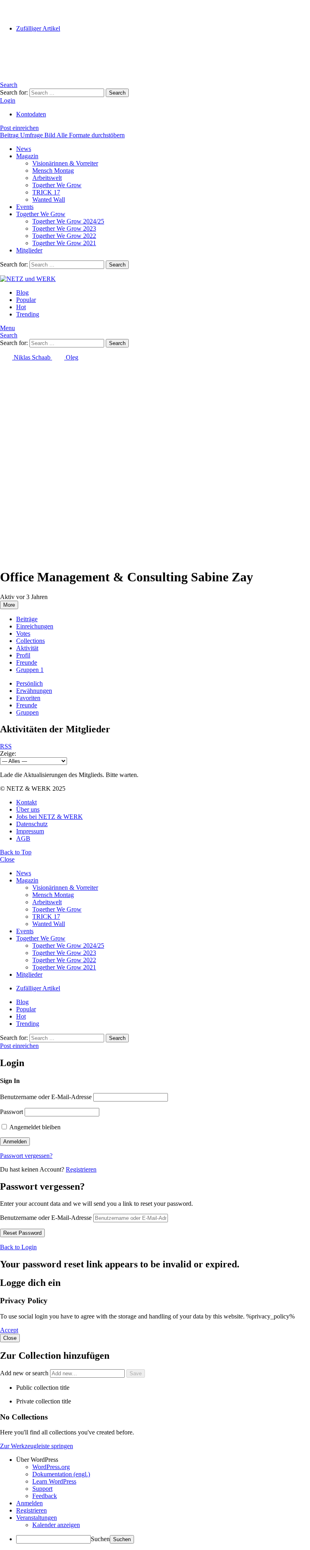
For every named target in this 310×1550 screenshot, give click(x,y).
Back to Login (18, 1247)
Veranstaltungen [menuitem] (36, 1517)
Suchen (100, 1539)
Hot (21, 307)
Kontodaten (31, 114)
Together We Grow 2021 (64, 243)
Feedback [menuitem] (44, 1495)
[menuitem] (163, 1459)
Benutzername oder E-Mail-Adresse (46, 1096)
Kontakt (26, 802)
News (23, 148)
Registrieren (81, 1169)
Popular (26, 299)
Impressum (30, 831)
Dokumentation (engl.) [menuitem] (61, 1474)
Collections (30, 640)
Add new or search (25, 1373)
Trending (27, 314)
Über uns (28, 809)
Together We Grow (57, 185)
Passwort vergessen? (26, 1155)
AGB (23, 838)
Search (117, 93)
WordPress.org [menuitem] (51, 1466)
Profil (23, 655)
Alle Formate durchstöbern (91, 135)
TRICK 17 (46, 192)
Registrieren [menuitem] (31, 1510)
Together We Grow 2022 (64, 235)
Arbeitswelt (47, 177)
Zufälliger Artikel (38, 28)
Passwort (11, 1111)
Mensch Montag (53, 170)
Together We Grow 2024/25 (68, 221)
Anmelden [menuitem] (29, 1503)
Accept (9, 1330)
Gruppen (30, 669)
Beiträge (27, 619)
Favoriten (28, 697)
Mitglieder (29, 250)
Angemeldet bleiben (34, 1127)
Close (7, 859)
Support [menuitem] (42, 1488)
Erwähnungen (34, 690)
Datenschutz (32, 823)
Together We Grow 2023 (64, 228)
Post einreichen (19, 127)
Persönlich (29, 683)
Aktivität (27, 648)
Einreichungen (34, 626)
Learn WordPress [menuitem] (54, 1481)
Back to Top (15, 852)
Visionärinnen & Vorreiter (65, 163)
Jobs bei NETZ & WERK (49, 816)
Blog (22, 292)
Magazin (27, 156)
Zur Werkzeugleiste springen (36, 1446)
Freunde (26, 662)
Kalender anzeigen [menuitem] (56, 1524)
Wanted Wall (48, 199)
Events (25, 206)
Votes (23, 633)
